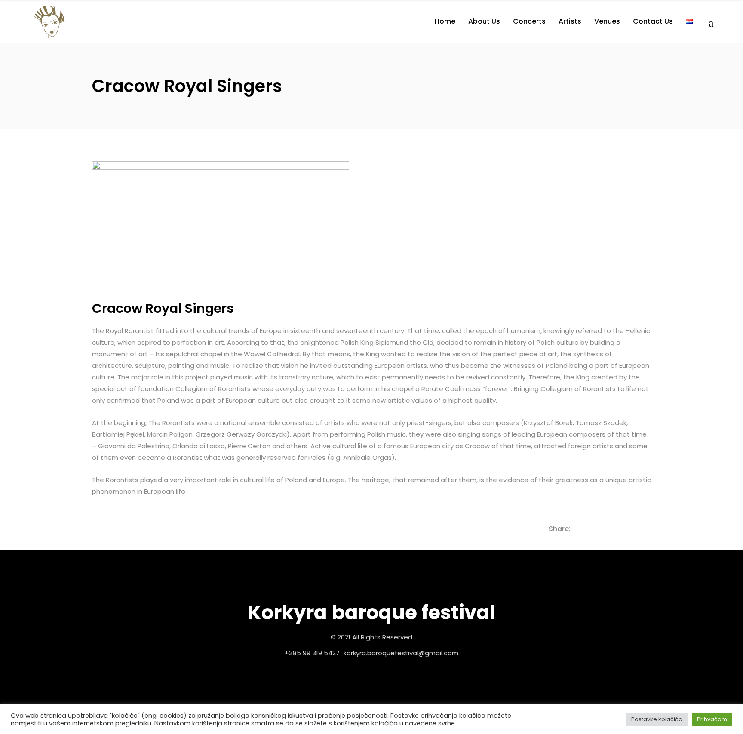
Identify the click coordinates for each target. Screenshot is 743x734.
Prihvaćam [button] (712, 719)
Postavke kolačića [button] (656, 719)
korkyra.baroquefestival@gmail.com (401, 653)
